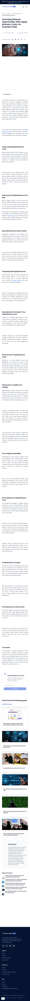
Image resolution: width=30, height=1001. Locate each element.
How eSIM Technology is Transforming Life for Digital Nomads (15, 891)
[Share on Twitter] (12, 39)
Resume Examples (6, 957)
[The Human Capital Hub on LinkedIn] (3, 946)
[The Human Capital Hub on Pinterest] (13, 946)
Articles (8, 13)
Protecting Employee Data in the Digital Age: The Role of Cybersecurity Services (16, 888)
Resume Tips (5, 959)
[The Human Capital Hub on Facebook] (10, 946)
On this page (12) (7, 94)
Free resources (5, 974)
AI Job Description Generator (9, 972)
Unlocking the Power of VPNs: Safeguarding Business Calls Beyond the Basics (16, 880)
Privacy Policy (13, 997)
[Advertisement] (15, 72)
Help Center (5, 986)
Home (3, 13)
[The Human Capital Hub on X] (7, 946)
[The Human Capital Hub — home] (9, 7)
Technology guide (17, 13)
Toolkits (4, 955)
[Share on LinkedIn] (18, 39)
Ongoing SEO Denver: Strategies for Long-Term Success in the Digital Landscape (15, 884)
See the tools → (18, 2)
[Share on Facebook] (15, 39)
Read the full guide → (7, 704)
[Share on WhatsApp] (21, 39)
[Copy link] (24, 39)
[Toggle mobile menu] (26, 6)
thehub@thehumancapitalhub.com (10, 988)
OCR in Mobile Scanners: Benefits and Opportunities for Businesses (14, 876)
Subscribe (15, 688)
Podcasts (4, 969)
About (3, 981)
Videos (3, 967)
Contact (4, 984)
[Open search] (23, 6)
